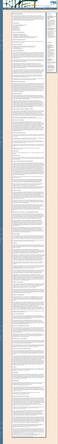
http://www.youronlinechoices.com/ (18, 186)
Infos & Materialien (34, 8)
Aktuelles (9, 8)
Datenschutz (45, 8)
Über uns (39, 8)
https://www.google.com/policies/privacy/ (37, 369)
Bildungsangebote (26, 8)
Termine (49, 13)
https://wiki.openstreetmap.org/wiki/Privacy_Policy (20, 385)
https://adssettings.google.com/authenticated (22, 370)
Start (5, 8)
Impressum (50, 8)
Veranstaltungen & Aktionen (17, 8)
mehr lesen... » (53, 26)
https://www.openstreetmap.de (36, 382)
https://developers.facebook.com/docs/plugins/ (23, 405)
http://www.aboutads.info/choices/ (24, 185)
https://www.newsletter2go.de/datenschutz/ (25, 285)
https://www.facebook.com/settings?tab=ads (31, 432)
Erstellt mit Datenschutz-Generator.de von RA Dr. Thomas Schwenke (22, 436)
